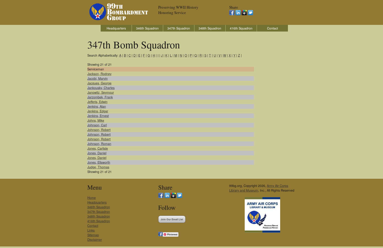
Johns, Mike (95, 120)
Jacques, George (99, 83)
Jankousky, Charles (101, 87)
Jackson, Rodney (99, 73)
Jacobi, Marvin (97, 78)
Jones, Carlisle (97, 148)
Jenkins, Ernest (98, 115)
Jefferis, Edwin (97, 101)
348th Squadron (210, 28)
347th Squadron (178, 28)
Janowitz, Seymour (100, 92)
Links (91, 230)
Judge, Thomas (98, 167)
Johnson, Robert (99, 129)
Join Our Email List (172, 219)
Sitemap (93, 235)
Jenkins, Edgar (97, 111)
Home (91, 197)
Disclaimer (94, 239)
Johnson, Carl (97, 125)
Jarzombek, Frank (100, 97)
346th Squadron (147, 28)
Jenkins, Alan (96, 106)
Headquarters (116, 28)
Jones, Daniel (96, 153)
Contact (272, 28)
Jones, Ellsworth (98, 162)
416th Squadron (241, 28)
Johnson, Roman (99, 143)
